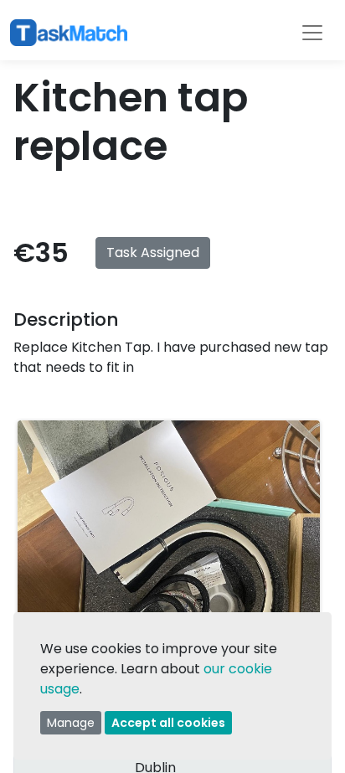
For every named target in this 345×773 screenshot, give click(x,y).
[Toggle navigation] (312, 33)
